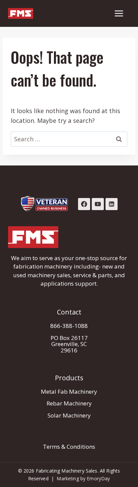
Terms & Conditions (69, 446)
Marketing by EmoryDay (83, 478)
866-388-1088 (69, 326)
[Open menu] (119, 13)
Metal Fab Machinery (69, 391)
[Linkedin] (112, 204)
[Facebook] (84, 204)
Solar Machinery (69, 415)
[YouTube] (98, 204)
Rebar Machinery (69, 403)
